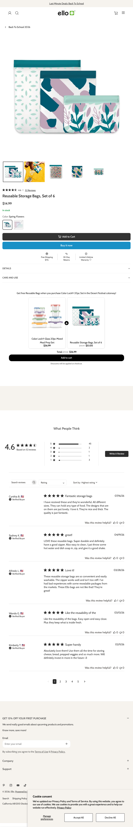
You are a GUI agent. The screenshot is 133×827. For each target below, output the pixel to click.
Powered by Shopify (25, 791)
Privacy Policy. (58, 751)
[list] (66, 97)
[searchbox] (20, 482)
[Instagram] (10, 785)
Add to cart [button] (66, 355)
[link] (19, 190)
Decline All (110, 817)
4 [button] (72, 681)
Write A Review (116, 453)
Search (5, 798)
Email (5, 738)
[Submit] (66, 743)
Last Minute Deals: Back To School (66, 3)
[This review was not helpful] (120, 522)
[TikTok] (25, 785)
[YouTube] (18, 785)
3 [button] (66, 681)
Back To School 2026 (19, 27)
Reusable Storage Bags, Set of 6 (86, 342)
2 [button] (60, 681)
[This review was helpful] (114, 522)
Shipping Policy (19, 798)
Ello (12, 791)
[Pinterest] (3, 785)
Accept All (78, 817)
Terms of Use (41, 751)
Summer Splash (19, 225)
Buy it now (66, 245)
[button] (116, 13)
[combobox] (53, 482)
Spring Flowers (7, 225)
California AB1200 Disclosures (17, 803)
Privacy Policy (64, 807)
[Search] (16, 13)
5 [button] (78, 681)
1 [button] (54, 681)
